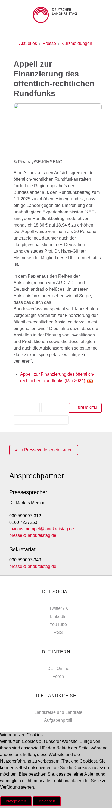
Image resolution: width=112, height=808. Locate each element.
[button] (26, 408)
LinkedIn (58, 616)
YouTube (58, 624)
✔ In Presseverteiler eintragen (44, 450)
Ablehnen (47, 801)
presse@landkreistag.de (32, 535)
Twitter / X (58, 608)
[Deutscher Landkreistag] (56, 15)
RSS (58, 632)
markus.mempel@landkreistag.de (41, 529)
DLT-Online (58, 668)
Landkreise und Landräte (58, 712)
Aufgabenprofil (58, 720)
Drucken (86, 408)
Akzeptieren (16, 801)
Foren (58, 676)
